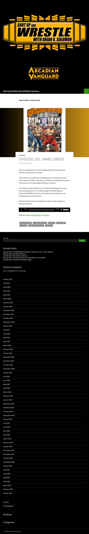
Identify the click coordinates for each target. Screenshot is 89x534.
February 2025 (8, 349)
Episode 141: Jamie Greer (41, 159)
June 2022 (6, 474)
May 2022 (6, 477)
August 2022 (7, 466)
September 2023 (9, 415)
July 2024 (6, 376)
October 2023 (8, 411)
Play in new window (33, 215)
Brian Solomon (26, 223)
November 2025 (8, 314)
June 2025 (6, 334)
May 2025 (6, 338)
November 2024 (8, 361)
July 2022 (6, 470)
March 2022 (7, 485)
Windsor (49, 225)
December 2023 (8, 404)
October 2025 (8, 318)
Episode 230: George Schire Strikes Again (17, 260)
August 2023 (7, 419)
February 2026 (8, 303)
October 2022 (8, 458)
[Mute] (61, 210)
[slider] (66, 209)
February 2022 (8, 489)
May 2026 (6, 291)
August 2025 (7, 326)
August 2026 (7, 279)
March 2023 (7, 439)
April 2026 (6, 295)
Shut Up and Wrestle (36, 225)
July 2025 (6, 330)
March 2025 (7, 345)
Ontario (23, 225)
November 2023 (8, 407)
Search (5, 238)
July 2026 (6, 283)
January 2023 (7, 446)
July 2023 (6, 423)
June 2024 (6, 380)
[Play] (22, 210)
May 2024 (6, 384)
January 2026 (7, 306)
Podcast (22, 155)
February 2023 (8, 442)
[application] (44, 210)
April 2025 (6, 341)
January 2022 (7, 493)
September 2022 (9, 462)
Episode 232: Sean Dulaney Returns (15, 256)
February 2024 (8, 396)
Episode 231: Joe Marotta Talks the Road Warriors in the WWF (24, 258)
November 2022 (8, 454)
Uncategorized (8, 506)
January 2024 (7, 400)
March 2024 (7, 392)
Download (45, 215)
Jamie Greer (61, 223)
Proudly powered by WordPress (12, 531)
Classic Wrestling (40, 223)
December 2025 (8, 310)
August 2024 (7, 372)
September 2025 (9, 322)
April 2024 (6, 388)
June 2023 (6, 427)
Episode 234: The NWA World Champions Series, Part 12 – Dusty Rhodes (28, 252)
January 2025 (7, 353)
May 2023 (6, 431)
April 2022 (6, 481)
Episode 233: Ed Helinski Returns (14, 254)
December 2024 (8, 357)
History (51, 223)
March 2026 (7, 299)
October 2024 (8, 365)
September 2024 (9, 369)
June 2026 (6, 287)
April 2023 (6, 435)
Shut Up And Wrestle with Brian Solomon (21, 91)
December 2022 (8, 450)
